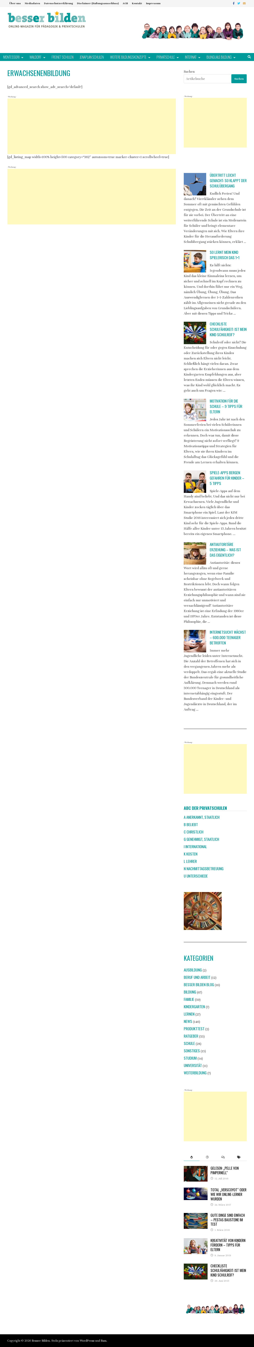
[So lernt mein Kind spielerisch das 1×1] (195, 261)
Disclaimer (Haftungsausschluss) (98, 3)
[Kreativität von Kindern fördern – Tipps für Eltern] (196, 1241)
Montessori (11, 57)
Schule (189, 1043)
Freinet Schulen (62, 57)
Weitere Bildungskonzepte (128, 57)
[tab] (191, 1157)
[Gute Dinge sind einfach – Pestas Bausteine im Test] (196, 1216)
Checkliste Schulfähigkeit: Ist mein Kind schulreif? (228, 329)
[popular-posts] (191, 1157)
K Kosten (190, 854)
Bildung (190, 992)
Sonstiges (192, 1050)
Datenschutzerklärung (58, 3)
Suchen (189, 72)
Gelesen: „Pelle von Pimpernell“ (225, 1170)
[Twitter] (239, 3)
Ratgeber (191, 1036)
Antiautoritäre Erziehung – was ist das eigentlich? (225, 549)
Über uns (15, 3)
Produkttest (194, 1028)
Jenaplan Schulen (92, 57)
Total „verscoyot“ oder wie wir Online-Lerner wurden (228, 1194)
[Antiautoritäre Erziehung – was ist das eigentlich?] (195, 553)
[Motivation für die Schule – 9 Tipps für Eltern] (195, 410)
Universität (193, 1065)
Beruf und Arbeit (197, 977)
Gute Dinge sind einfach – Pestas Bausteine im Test (228, 1220)
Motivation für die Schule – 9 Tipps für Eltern (226, 406)
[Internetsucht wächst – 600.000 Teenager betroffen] (195, 641)
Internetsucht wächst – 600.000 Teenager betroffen (228, 637)
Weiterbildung (195, 1073)
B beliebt (191, 824)
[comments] (223, 1157)
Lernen (189, 1014)
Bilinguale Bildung (219, 57)
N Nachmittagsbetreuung (203, 868)
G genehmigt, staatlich (201, 839)
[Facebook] (234, 3)
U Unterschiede (196, 876)
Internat (190, 57)
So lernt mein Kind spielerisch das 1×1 (225, 254)
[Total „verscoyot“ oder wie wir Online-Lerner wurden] (196, 1190)
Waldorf (35, 57)
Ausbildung (193, 970)
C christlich (193, 832)
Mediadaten (32, 3)
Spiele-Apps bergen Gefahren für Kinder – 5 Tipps (227, 478)
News (188, 1021)
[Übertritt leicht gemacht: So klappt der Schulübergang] (195, 184)
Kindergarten (194, 1006)
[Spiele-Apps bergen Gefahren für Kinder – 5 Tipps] (195, 481)
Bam (103, 1340)
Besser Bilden (41, 1340)
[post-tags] (239, 1157)
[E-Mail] (244, 3)
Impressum (153, 3)
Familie (189, 999)
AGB (125, 3)
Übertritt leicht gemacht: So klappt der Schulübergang (228, 180)
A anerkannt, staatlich (201, 817)
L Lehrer (190, 861)
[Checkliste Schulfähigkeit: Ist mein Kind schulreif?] (195, 333)
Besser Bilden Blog (199, 984)
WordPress (87, 1340)
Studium (190, 1058)
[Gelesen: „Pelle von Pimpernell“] (196, 1168)
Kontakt (137, 3)
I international (195, 846)
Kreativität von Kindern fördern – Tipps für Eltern (228, 1245)
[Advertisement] (91, 126)
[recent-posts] (207, 1157)
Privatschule (166, 57)
